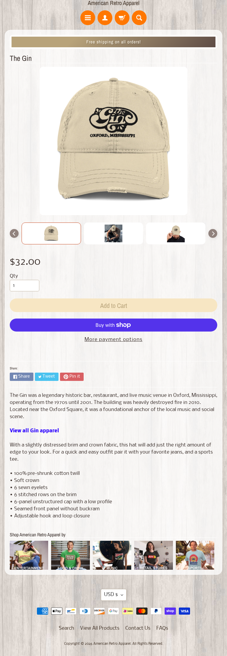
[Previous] (14, 233)
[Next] (212, 233)
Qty (14, 276)
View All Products (99, 628)
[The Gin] (51, 233)
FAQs (162, 628)
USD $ (111, 594)
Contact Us (137, 628)
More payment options (113, 339)
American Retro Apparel (114, 3)
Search (66, 628)
